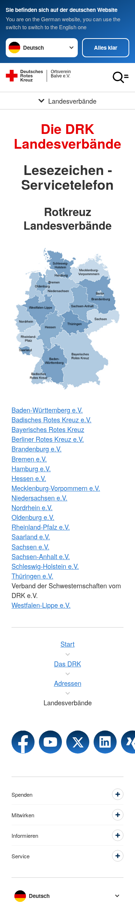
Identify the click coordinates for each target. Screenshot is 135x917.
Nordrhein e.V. (32, 507)
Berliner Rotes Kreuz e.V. (48, 439)
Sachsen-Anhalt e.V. (41, 556)
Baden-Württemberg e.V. (47, 409)
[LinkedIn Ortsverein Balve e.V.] (105, 742)
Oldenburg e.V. (33, 517)
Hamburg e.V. (31, 468)
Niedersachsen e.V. (39, 497)
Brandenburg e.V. (37, 448)
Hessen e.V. (29, 478)
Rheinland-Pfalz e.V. (41, 526)
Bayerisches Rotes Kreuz (48, 429)
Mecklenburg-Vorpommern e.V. (56, 488)
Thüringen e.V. (32, 575)
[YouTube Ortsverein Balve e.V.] (50, 742)
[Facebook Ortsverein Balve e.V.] (23, 742)
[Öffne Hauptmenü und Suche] (120, 77)
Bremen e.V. (29, 458)
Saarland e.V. (31, 536)
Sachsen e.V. (30, 546)
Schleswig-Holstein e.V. (45, 566)
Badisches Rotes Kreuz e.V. (51, 419)
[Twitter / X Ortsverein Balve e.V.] (77, 742)
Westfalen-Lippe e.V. (41, 605)
